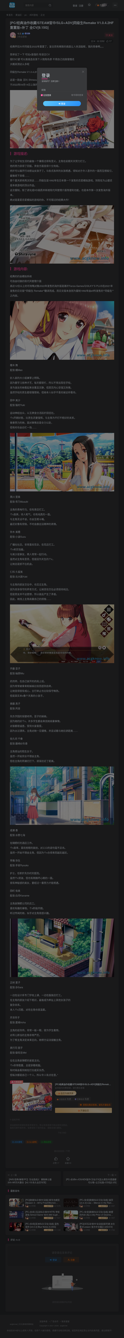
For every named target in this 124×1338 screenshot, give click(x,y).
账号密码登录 (77, 95)
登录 (63, 103)
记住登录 (47, 95)
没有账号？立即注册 (50, 81)
